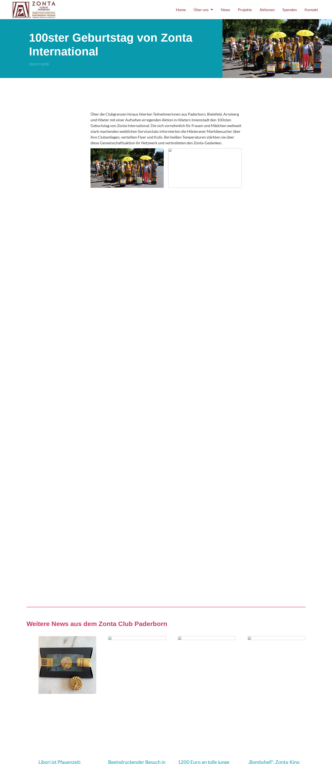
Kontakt (311, 9)
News (225, 9)
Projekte (245, 9)
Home (181, 9)
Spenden (289, 9)
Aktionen (267, 9)
